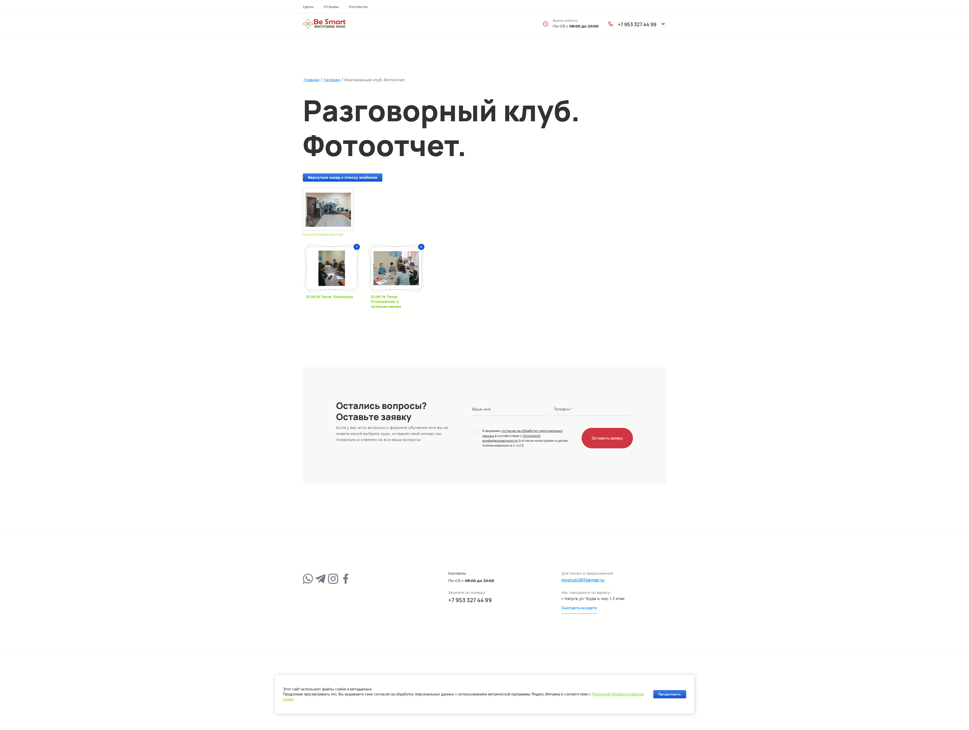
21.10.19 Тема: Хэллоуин (329, 297)
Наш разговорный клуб (323, 234)
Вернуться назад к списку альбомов (342, 177)
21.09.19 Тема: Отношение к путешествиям (386, 302)
